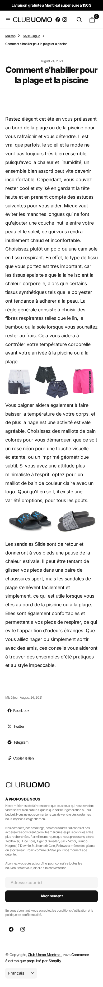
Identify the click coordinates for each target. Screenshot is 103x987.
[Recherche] (79, 19)
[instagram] (64, 19)
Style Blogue (31, 36)
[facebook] (57, 19)
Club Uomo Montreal (44, 954)
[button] (8, 19)
